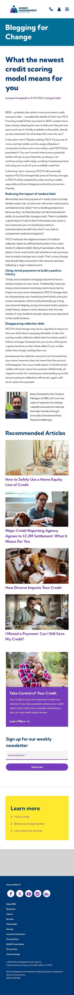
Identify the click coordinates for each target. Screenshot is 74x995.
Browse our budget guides (29, 823)
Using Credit (53, 98)
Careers (9, 914)
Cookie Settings (13, 954)
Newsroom (10, 909)
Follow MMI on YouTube (28, 893)
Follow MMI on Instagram (37, 893)
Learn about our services (28, 830)
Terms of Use (11, 949)
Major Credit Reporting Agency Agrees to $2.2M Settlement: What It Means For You (36, 536)
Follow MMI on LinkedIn (46, 893)
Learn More (17, 721)
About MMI (11, 904)
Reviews (9, 919)
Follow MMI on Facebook (10, 893)
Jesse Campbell (18, 98)
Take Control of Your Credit (33, 693)
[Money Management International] (23, 9)
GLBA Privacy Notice (15, 944)
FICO (8, 112)
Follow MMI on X (19, 893)
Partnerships (11, 924)
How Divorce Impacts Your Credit (33, 587)
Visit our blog (21, 816)
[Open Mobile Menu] (67, 9)
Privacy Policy (12, 939)
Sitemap (9, 929)
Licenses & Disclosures (15, 934)
